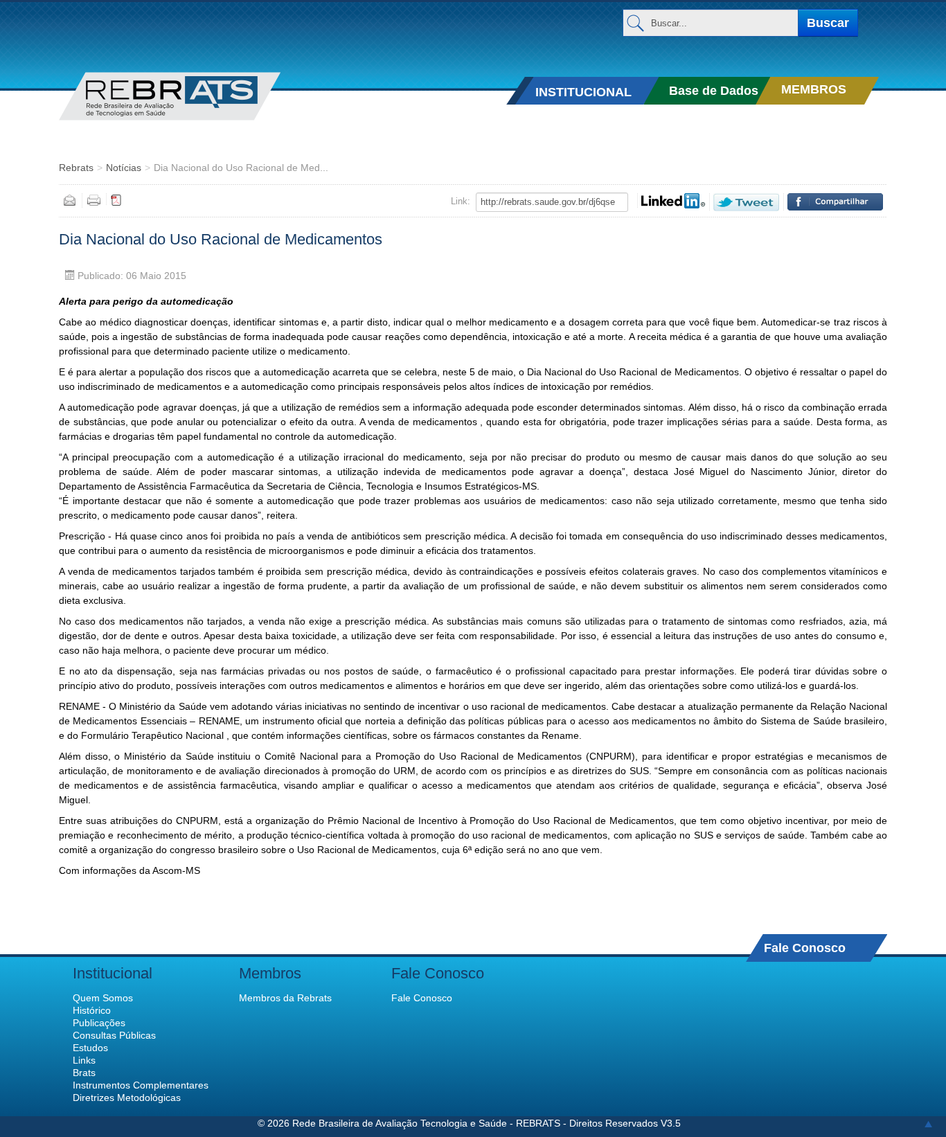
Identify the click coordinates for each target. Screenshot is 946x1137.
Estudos (90, 1047)
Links (84, 1060)
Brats (84, 1072)
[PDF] (116, 199)
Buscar (828, 23)
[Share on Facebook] (835, 202)
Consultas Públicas (114, 1035)
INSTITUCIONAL (583, 92)
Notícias (123, 167)
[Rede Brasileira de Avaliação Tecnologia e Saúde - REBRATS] (191, 96)
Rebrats (76, 167)
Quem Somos (103, 997)
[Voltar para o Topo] (928, 1123)
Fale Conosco (805, 947)
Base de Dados (713, 91)
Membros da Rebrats (285, 997)
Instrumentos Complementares (140, 1085)
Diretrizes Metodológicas (127, 1097)
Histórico (92, 1010)
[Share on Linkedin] (673, 200)
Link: (460, 201)
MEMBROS (813, 89)
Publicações (99, 1022)
